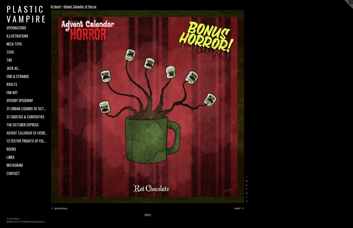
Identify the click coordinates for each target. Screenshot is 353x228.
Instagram (15, 165)
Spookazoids (16, 27)
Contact (13, 173)
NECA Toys (14, 44)
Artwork (56, 6)
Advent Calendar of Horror (27, 133)
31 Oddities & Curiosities (25, 116)
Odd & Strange (18, 76)
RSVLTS (12, 84)
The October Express (23, 124)
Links (11, 157)
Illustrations (17, 36)
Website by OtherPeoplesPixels (26, 222)
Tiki (9, 60)
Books (11, 149)
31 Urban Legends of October (27, 108)
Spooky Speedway (20, 100)
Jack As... (13, 68)
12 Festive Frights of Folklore (27, 140)
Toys (10, 52)
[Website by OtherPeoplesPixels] (345, 8)
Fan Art (12, 92)
